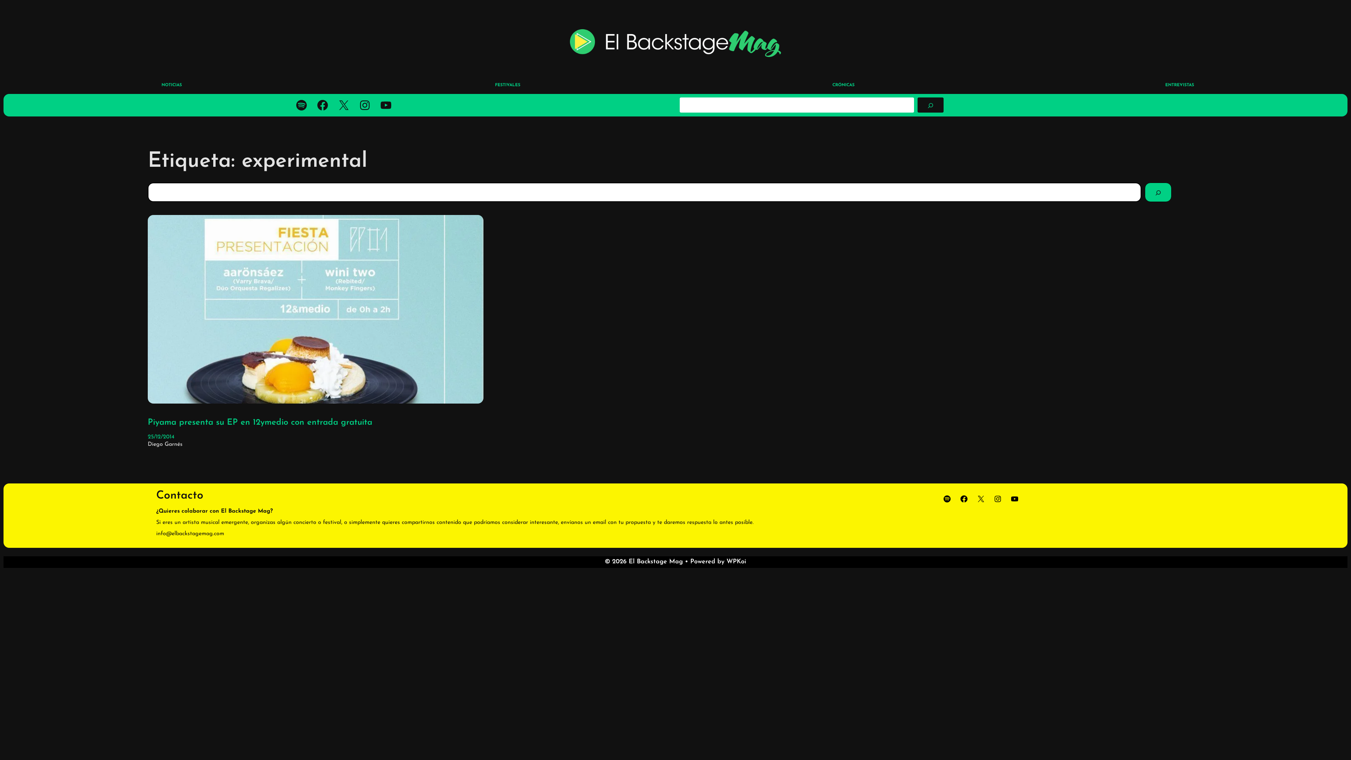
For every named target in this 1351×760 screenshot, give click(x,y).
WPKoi (736, 562)
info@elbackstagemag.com (190, 534)
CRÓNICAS (843, 85)
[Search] (1158, 192)
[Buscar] (931, 104)
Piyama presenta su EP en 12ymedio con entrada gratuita (260, 422)
